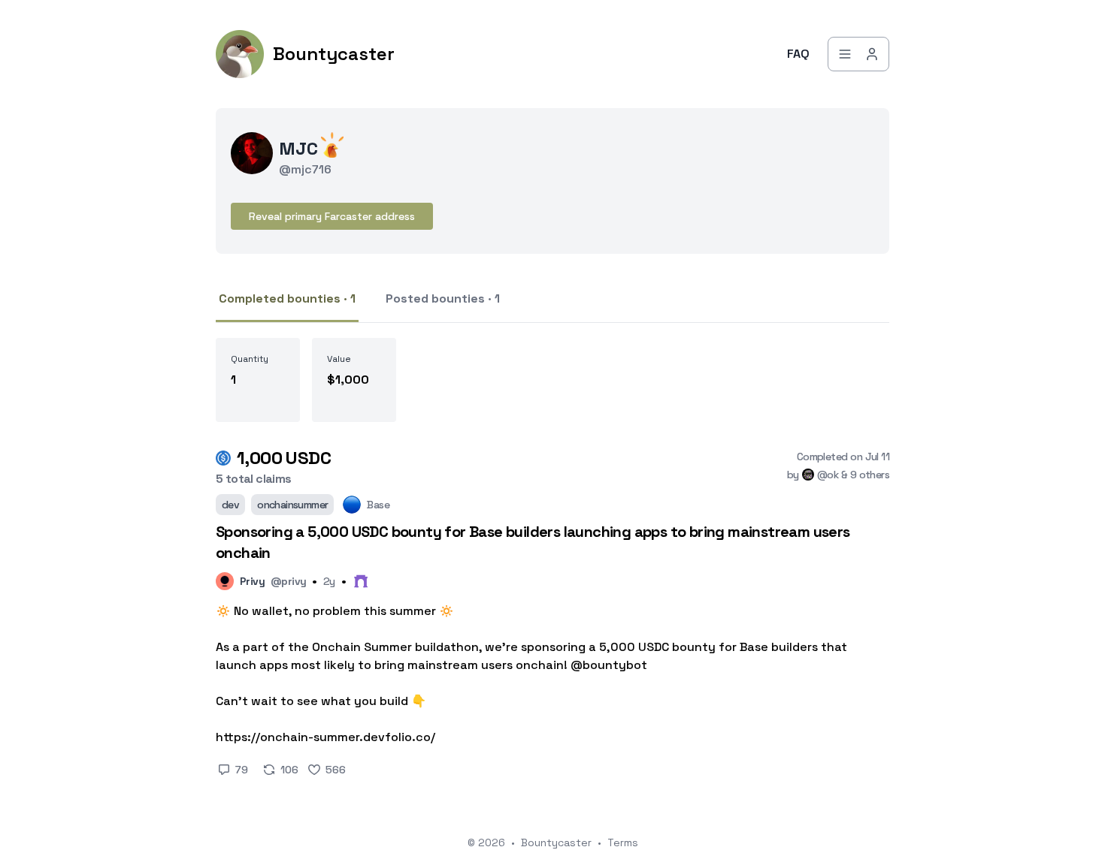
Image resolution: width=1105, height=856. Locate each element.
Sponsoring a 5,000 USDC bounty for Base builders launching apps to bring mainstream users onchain (533, 542)
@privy (288, 581)
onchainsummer (292, 504)
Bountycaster (556, 842)
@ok (827, 474)
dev (230, 504)
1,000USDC (284, 457)
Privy (252, 581)
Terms (622, 842)
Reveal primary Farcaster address (332, 216)
